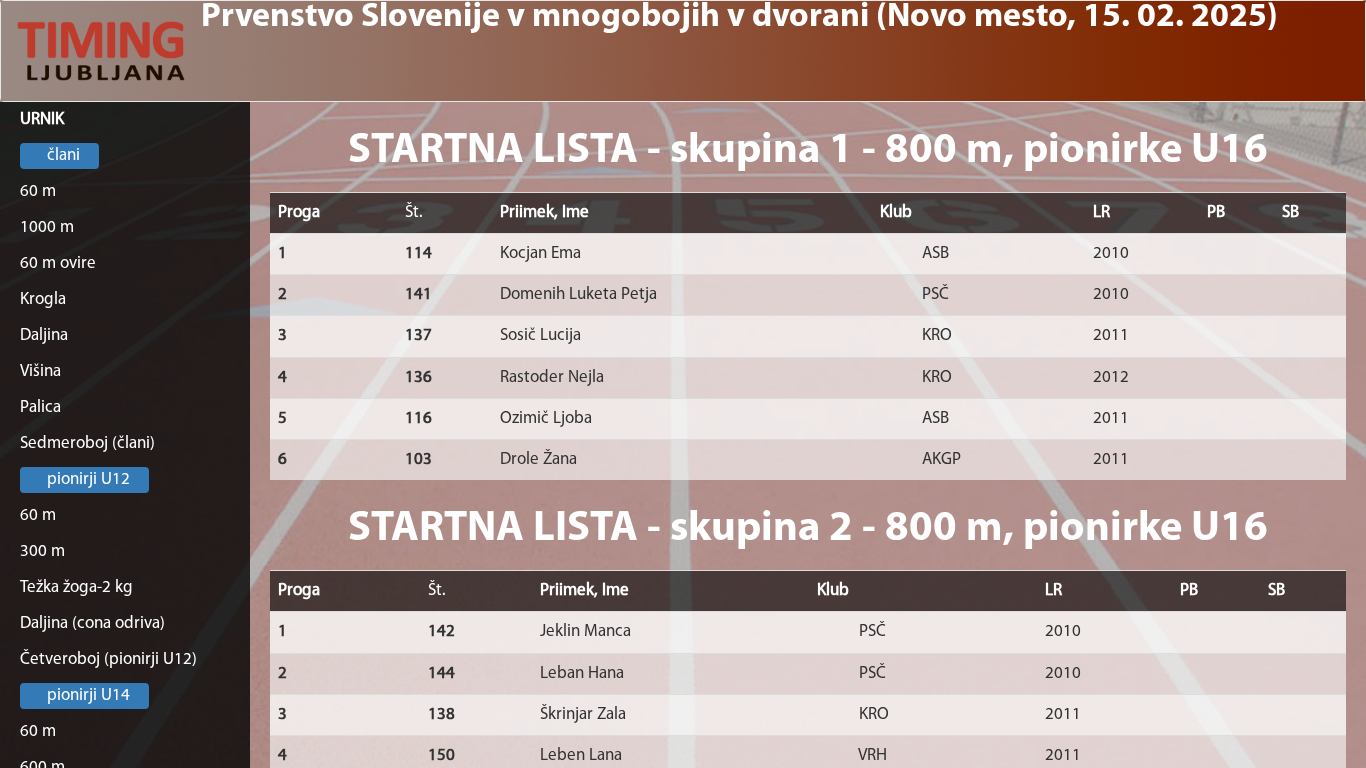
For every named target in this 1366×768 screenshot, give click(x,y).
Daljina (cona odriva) (92, 623)
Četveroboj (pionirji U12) (108, 659)
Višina (40, 371)
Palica (40, 407)
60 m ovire (58, 263)
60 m (38, 191)
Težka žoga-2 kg (76, 587)
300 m (42, 551)
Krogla (43, 299)
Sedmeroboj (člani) (87, 443)
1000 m (47, 227)
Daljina (44, 335)
